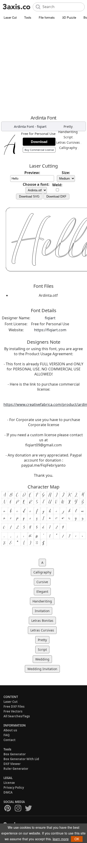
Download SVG (29, 196)
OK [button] (76, 839)
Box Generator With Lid (21, 759)
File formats (47, 17)
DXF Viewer (12, 764)
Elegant (42, 591)
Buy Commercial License (39, 149)
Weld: (57, 184)
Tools (27, 17)
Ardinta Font (24, 126)
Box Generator (14, 754)
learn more (61, 839)
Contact (9, 740)
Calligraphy (68, 147)
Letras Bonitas (42, 620)
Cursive (42, 582)
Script (68, 137)
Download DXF (56, 196)
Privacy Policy (13, 787)
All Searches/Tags (16, 716)
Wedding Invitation (42, 669)
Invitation (42, 611)
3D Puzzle (69, 17)
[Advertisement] (43, 67)
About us (10, 730)
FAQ (6, 735)
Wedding (42, 659)
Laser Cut (10, 17)
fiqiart (41, 126)
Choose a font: (36, 184)
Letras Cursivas (68, 142)
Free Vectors (12, 711)
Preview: (32, 172)
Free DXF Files (13, 706)
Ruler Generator (15, 769)
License (9, 783)
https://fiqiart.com (50, 329)
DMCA (8, 792)
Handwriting (68, 132)
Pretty (68, 126)
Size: (66, 172)
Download (39, 142)
